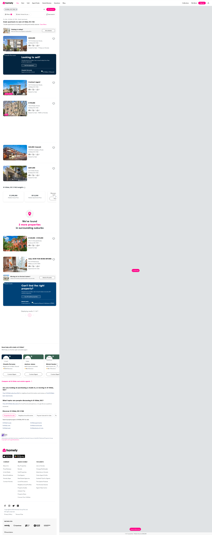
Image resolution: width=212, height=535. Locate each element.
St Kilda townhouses (36, 425)
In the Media (6, 472)
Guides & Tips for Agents (43, 478)
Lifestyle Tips (21, 491)
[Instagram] (9, 505)
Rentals (20, 469)
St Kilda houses (7, 423)
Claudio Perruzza (26, 70)
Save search (51, 14)
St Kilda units (6, 425)
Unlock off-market (47, 277)
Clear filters (43, 24)
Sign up (202, 3)
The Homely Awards (42, 484)
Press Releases (7, 469)
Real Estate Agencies (24, 478)
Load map (136, 270)
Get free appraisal (29, 65)
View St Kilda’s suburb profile (11, 393)
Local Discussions (23, 481)
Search (52, 9)
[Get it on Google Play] (19, 456)
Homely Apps (7, 478)
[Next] (56, 197)
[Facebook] (5, 505)
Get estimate (48, 30)
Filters (9, 14)
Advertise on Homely (42, 472)
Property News (22, 494)
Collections (185, 3)
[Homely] (14, 450)
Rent (22, 3)
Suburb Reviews (46, 3)
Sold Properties (22, 472)
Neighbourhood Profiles (24, 484)
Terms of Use (19, 514)
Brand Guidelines (8, 475)
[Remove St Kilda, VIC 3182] (16, 9)
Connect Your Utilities (24, 497)
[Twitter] (13, 505)
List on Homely (40, 466)
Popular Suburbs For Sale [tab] (44, 415)
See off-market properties (31, 296)
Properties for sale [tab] (9, 415)
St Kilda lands (6, 428)
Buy (18, 3)
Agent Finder (36, 3)
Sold (28, 3)
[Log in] (208, 3)
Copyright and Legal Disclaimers (10, 439)
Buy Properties (22, 466)
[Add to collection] (54, 39)
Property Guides (22, 488)
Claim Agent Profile (42, 475)
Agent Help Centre (41, 488)
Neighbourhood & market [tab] (25, 415)
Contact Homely (8, 481)
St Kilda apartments (36, 423)
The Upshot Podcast (42, 481)
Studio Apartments (22, 19)
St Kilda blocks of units (36, 428)
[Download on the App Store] (8, 456)
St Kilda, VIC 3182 (12, 19)
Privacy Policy (8, 514)
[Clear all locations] (44, 9)
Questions (57, 3)
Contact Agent (12, 374)
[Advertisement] (29, 129)
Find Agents (21, 475)
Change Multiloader (42, 469)
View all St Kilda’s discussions (11, 404)
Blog (64, 3)
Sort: (23, 14)
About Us (6, 466)
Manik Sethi (24, 301)
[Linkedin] (18, 505)
